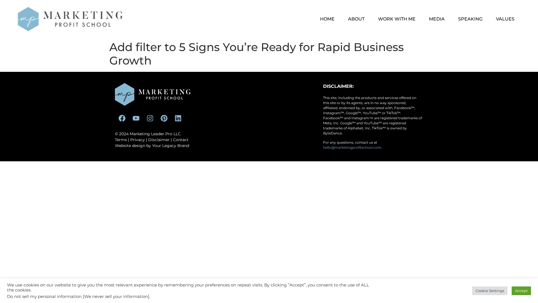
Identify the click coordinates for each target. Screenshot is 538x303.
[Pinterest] (164, 118)
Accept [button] (521, 290)
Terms (121, 139)
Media (437, 19)
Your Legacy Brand (170, 145)
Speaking (470, 19)
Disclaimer (159, 139)
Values (505, 19)
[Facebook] (122, 118)
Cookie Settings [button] (490, 290)
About (356, 19)
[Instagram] (150, 118)
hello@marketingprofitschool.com (352, 147)
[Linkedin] (178, 118)
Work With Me (397, 19)
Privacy (137, 139)
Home (327, 19)
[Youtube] (136, 118)
